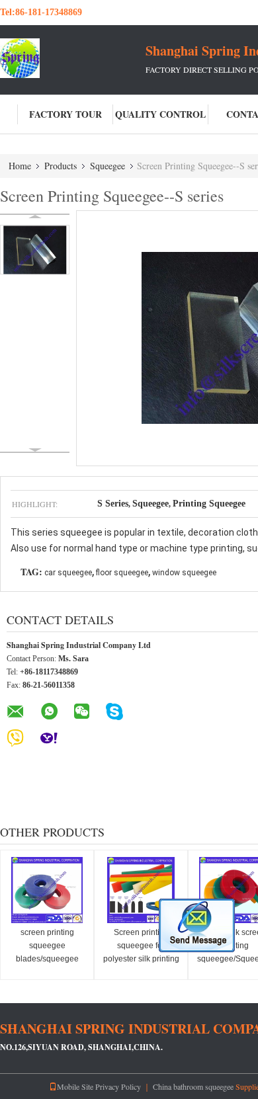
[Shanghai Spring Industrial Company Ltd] (73, 58)
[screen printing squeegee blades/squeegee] (47, 890)
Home (20, 165)
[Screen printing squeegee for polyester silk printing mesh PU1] (141, 890)
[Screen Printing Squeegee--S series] (34, 249)
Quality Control (160, 114)
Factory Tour (65, 114)
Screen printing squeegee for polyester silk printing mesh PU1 (141, 952)
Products (60, 165)
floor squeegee (122, 572)
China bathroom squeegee (193, 1086)
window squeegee (184, 572)
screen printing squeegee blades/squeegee (47, 945)
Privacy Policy (118, 1086)
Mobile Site (75, 1086)
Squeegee (107, 165)
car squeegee (68, 572)
